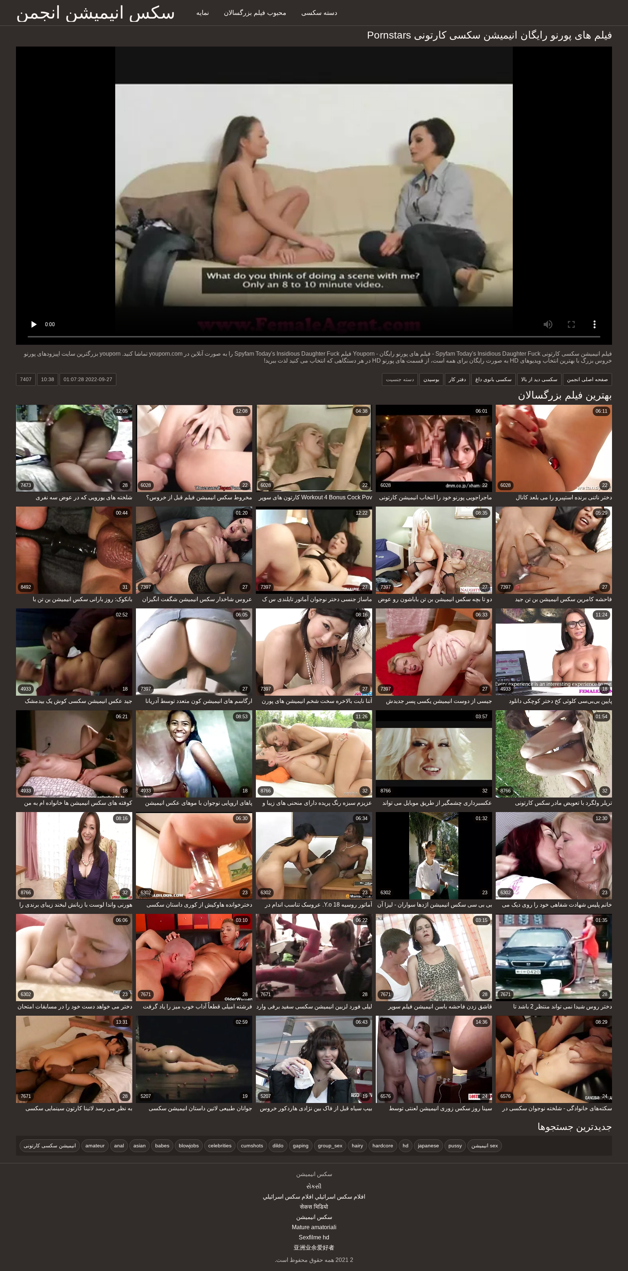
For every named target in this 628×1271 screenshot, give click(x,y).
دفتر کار (457, 379)
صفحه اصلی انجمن (587, 379)
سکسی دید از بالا (539, 379)
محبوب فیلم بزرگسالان (255, 12)
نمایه (202, 12)
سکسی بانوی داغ (493, 379)
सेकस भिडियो (314, 1207)
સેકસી (314, 1186)
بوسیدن (431, 379)
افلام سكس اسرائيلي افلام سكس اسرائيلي (314, 1197)
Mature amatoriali (314, 1227)
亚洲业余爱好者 (314, 1247)
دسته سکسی (319, 12)
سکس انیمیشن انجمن (95, 13)
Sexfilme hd (314, 1237)
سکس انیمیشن (314, 1217)
